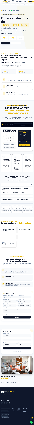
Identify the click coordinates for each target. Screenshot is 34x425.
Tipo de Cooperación (21, 303)
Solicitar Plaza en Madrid (24, 145)
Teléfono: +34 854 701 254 (5, 399)
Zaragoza (13, 411)
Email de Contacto (6, 299)
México (13, 4)
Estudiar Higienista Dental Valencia (6, 208)
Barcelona (20, 123)
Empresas (20, 1)
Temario (17, 1)
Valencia (29, 123)
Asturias (13, 410)
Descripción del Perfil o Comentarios (9, 307)
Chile (18, 4)
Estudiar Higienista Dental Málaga (16, 208)
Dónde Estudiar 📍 (13, 1)
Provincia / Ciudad (6, 303)
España (3, 4)
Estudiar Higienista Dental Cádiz (27, 210)
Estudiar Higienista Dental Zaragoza (27, 208)
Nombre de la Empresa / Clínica (8, 295)
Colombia (22, 4)
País (18, 342)
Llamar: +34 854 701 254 (6, 10)
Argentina (8, 4)
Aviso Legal (25, 408)
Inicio (9, 1)
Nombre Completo (6, 333)
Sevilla (25, 123)
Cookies (24, 411)
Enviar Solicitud (17, 317)
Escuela (25, 1)
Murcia (18, 411)
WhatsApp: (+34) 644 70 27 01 (16, 10)
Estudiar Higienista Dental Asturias (17, 210)
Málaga (23, 125)
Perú (27, 4)
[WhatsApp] (31, 422)
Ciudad (4, 342)
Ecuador (32, 4)
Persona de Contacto (21, 295)
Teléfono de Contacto (21, 299)
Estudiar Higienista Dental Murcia (6, 210)
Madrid (16, 123)
